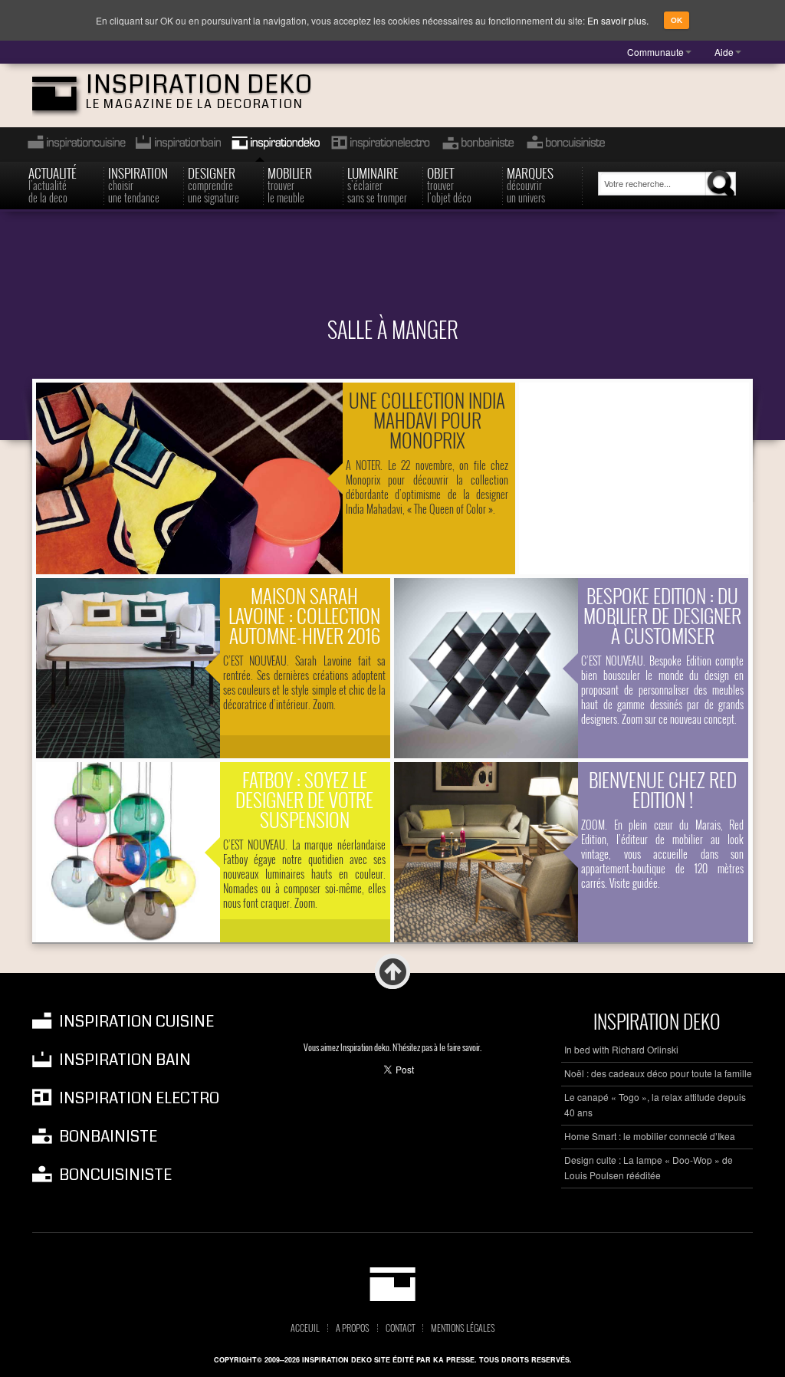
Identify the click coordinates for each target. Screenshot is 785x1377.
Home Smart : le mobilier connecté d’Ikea (649, 1135)
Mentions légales (463, 1328)
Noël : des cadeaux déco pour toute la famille (658, 1073)
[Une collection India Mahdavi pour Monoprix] (189, 478)
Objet (449, 183)
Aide (724, 51)
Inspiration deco (274, 144)
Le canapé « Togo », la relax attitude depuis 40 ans (655, 1104)
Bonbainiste (477, 144)
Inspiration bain (177, 144)
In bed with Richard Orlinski (621, 1049)
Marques (530, 183)
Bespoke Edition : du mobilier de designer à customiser (662, 615)
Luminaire (377, 183)
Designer (213, 183)
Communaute (655, 51)
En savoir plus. (618, 20)
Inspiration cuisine (72, 144)
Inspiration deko (199, 84)
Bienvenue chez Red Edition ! (663, 789)
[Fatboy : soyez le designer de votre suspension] (128, 852)
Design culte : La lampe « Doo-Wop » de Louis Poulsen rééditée (648, 1167)
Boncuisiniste (566, 144)
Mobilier (290, 183)
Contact (400, 1328)
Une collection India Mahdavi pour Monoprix (427, 420)
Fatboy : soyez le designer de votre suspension (304, 799)
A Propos (353, 1328)
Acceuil (305, 1328)
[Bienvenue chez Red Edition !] (486, 852)
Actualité (52, 183)
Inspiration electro (379, 144)
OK (676, 20)
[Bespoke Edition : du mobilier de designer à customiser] (486, 668)
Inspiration (138, 183)
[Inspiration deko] (393, 1283)
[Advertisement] (392, 272)
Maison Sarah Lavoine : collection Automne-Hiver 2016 (304, 615)
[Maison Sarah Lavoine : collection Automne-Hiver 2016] (128, 668)
